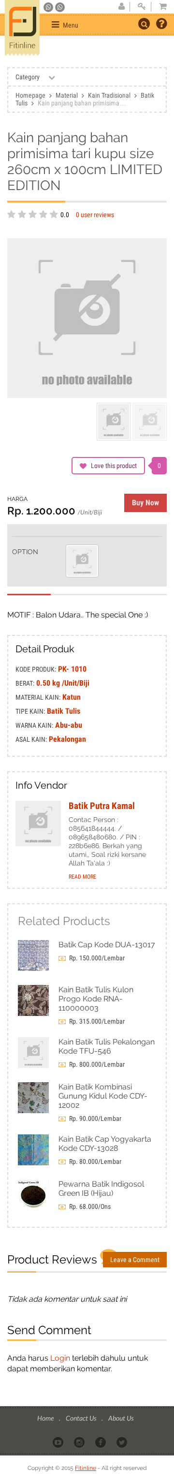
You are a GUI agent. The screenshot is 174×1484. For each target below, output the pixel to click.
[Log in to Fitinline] (141, 7)
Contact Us (82, 1418)
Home (46, 1418)
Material (67, 95)
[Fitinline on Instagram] (80, 1441)
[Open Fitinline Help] (161, 25)
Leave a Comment (135, 1260)
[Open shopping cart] (160, 7)
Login (60, 1358)
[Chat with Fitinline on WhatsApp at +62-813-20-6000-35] (49, 7)
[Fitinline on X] (122, 1441)
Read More (82, 876)
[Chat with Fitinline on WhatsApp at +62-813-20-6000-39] (60, 7)
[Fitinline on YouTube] (59, 1441)
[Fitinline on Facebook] (101, 1441)
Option (25, 552)
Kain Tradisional (109, 95)
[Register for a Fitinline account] (121, 7)
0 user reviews (95, 215)
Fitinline (85, 1468)
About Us (120, 1418)
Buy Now (145, 502)
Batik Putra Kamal (102, 806)
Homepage (30, 95)
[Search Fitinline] (144, 23)
